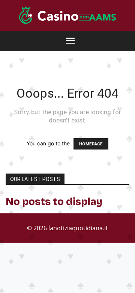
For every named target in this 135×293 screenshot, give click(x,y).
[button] (70, 41)
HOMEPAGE (91, 143)
